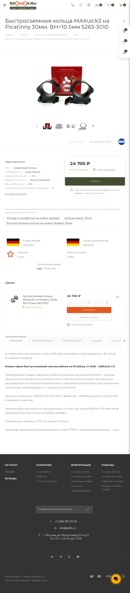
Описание (15, 341)
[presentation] (36, 126)
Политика (76, 486)
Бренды (11, 478)
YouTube (69, 556)
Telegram (60, 556)
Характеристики (42, 341)
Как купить (118, 341)
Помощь (108, 465)
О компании (43, 471)
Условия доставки (81, 476)
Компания (43, 465)
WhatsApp (78, 556)
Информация (81, 465)
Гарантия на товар (81, 481)
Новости (41, 476)
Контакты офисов (46, 481)
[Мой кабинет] (88, 5)
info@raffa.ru (67, 528)
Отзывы (96, 341)
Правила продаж (81, 490)
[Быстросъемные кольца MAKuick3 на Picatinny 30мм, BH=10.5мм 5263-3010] (65, 86)
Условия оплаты (80, 471)
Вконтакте (52, 556)
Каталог (11, 465)
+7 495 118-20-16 (66, 521)
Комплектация (72, 341)
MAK (39, 268)
